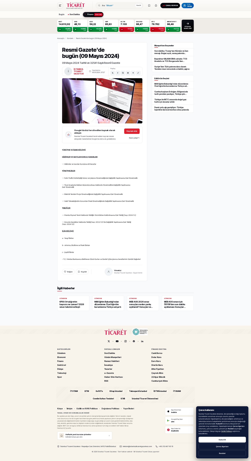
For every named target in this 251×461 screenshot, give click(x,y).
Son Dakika (109, 353)
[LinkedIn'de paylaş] (128, 73)
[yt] (117, 341)
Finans (60, 361)
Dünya (60, 369)
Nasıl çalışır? (134, 138)
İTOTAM (74, 391)
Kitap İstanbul (116, 391)
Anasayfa (60, 38)
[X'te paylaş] (112, 73)
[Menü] (60, 5)
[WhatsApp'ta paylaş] (123, 73)
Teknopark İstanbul (138, 391)
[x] (109, 341)
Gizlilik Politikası (226, 431)
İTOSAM (177, 391)
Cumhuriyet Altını (159, 381)
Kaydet (84, 272)
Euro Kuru (156, 361)
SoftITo (99, 391)
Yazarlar (108, 369)
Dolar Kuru (156, 357)
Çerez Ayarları (222, 446)
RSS (106, 381)
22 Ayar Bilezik (158, 377)
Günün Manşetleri (112, 357)
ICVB (123, 398)
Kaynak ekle (132, 131)
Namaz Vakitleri (111, 361)
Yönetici (117, 270)
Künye (60, 408)
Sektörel (61, 365)
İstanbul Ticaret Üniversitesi (145, 398)
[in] (142, 341)
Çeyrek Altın (157, 373)
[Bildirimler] (156, 5)
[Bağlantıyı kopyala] (138, 73)
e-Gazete (109, 373)
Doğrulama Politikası (110, 408)
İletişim (69, 408)
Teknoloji (61, 373)
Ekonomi (61, 357)
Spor (59, 377)
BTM (87, 391)
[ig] (125, 341)
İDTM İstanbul (160, 391)
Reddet (222, 453)
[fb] (134, 341)
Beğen (70, 272)
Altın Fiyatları (157, 369)
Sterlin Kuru (157, 365)
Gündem (70, 38)
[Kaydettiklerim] (149, 5)
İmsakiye (108, 365)
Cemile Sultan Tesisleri (103, 398)
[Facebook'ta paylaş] (118, 73)
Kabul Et (222, 440)
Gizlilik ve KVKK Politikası (87, 408)
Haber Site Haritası (113, 377)
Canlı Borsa (156, 353)
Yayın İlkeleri (128, 408)
